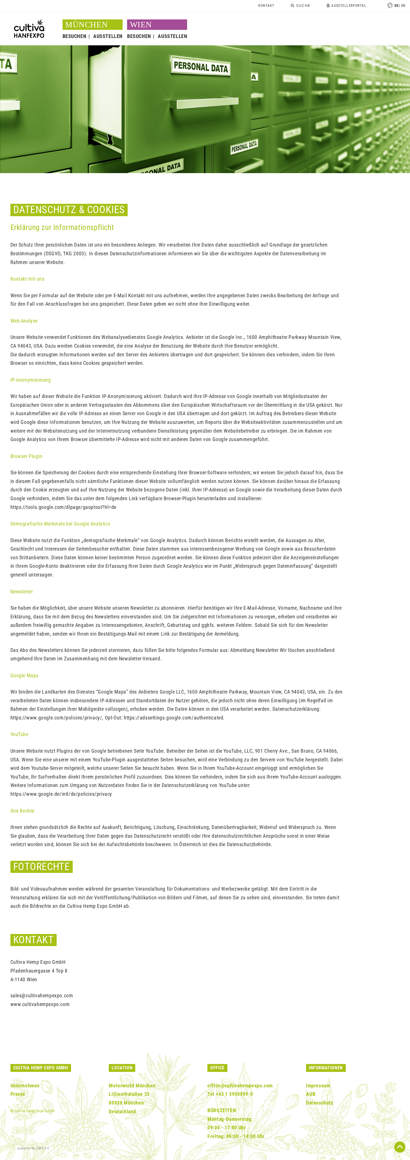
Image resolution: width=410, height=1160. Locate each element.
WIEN (141, 24)
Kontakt (266, 6)
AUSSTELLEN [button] (108, 36)
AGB (311, 1094)
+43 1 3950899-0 (234, 1094)
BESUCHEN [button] (75, 36)
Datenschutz (319, 1103)
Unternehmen (25, 1086)
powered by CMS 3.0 (33, 1148)
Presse (18, 1094)
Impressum (318, 1086)
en (403, 5)
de (396, 5)
